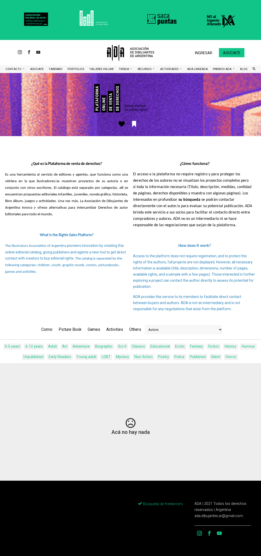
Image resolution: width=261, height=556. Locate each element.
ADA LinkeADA (197, 69)
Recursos (145, 69)
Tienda (124, 69)
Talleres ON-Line (101, 69)
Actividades (169, 69)
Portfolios (76, 69)
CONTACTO (14, 69)
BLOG (243, 69)
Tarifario (55, 69)
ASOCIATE (37, 69)
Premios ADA (222, 69)
